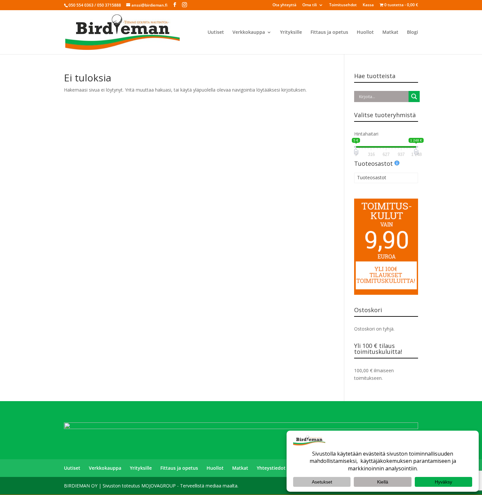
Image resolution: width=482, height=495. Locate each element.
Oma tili (309, 5)
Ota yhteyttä (284, 5)
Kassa (368, 5)
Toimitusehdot (343, 5)
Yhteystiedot (271, 468)
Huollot (365, 32)
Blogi (412, 32)
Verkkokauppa (248, 32)
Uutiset (216, 32)
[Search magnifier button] (414, 96)
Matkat (390, 32)
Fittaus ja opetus (329, 32)
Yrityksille (291, 32)
